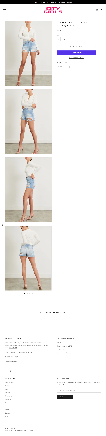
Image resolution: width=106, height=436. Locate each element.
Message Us (13, 348)
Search (59, 343)
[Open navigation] (4, 10)
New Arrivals (9, 382)
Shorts (7, 410)
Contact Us (60, 349)
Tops (6, 389)
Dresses (7, 393)
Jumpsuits (8, 396)
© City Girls (10, 428)
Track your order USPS (64, 346)
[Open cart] (102, 10)
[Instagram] (10, 371)
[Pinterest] (69, 67)
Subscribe (65, 397)
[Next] (36, 293)
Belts (6, 416)
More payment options (76, 57)
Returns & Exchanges (64, 353)
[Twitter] (66, 67)
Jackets (7, 403)
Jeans (7, 386)
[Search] (97, 10)
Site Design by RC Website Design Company (19, 430)
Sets (6, 406)
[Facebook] (64, 67)
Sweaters (8, 413)
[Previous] (20, 293)
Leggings (8, 399)
